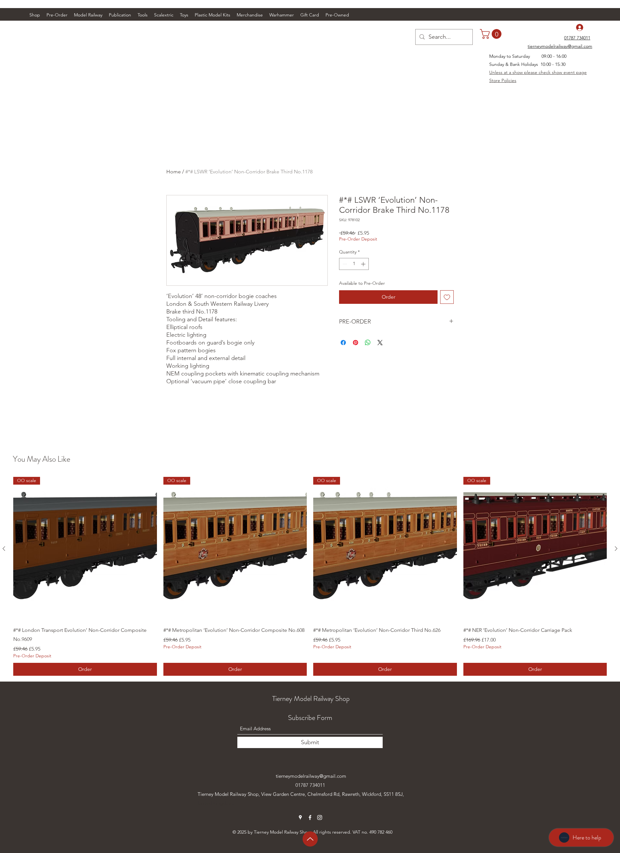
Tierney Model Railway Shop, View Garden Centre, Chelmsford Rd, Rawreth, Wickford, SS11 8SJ (300, 794)
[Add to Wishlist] (447, 297)
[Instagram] (319, 817)
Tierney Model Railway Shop (311, 699)
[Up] (310, 839)
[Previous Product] (4, 548)
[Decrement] (344, 264)
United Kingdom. (216, 803)
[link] (492, 34)
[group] (310, 576)
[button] (88, 15)
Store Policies (502, 80)
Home (173, 172)
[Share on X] (380, 342)
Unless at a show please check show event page (538, 72)
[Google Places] (300, 817)
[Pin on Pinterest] (355, 342)
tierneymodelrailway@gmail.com (311, 776)
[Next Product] (616, 548)
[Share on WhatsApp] (368, 342)
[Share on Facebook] (343, 342)
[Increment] (364, 264)
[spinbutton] (354, 264)
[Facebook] (310, 817)
